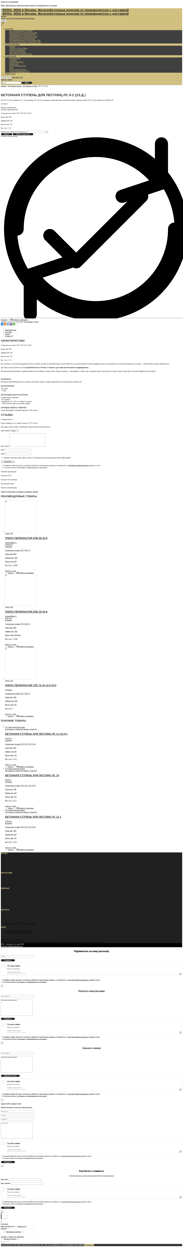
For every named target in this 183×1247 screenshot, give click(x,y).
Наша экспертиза (11, 900)
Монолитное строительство (15, 859)
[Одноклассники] (5, 324)
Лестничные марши (14, 86)
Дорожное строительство (14, 865)
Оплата (7, 334)
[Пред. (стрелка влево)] (2, 1243)
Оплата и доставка (11, 879)
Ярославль (25, 18)
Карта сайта (9, 906)
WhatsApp (14, 916)
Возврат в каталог (10, 1239)
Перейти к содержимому (9, 2)
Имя (3, 450)
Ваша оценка (6, 431)
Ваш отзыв (5, 446)
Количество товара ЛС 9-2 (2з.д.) (12, 132)
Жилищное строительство (14, 861)
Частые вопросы (11, 883)
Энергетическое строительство (16, 869)
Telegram (14, 922)
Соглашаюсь (89, 1245)
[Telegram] (8, 324)
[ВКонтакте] (2, 324)
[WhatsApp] (14, 324)
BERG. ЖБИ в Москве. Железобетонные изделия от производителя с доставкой (29, 6)
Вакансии (8, 894)
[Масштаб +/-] (8, 1241)
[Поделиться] (4, 1241)
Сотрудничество (11, 896)
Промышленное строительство (16, 867)
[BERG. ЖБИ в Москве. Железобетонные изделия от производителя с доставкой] (65, 10)
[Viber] (11, 324)
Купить (6, 134)
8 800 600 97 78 (17, 78)
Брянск (32, 18)
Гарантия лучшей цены (13, 885)
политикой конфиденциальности (79, 466)
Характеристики (10, 330)
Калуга (12, 18)
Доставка (8, 332)
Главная (3, 86)
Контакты (8, 904)
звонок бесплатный (18, 914)
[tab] (93, 328)
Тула (7, 18)
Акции (7, 877)
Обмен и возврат (11, 881)
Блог (6, 898)
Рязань (3, 18)
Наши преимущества (12, 902)
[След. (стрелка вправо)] (4, 1243)
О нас (7, 892)
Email (3, 454)
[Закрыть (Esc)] (2, 1241)
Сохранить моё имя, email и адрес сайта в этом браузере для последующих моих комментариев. (37, 458)
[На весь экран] (6, 1241)
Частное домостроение (13, 857)
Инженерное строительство (15, 863)
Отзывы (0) (9, 336)
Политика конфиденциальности (11, 937)
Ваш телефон (5, 1183)
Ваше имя (4, 1179)
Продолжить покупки (13, 1232)
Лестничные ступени (30, 86)
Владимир (18, 18)
